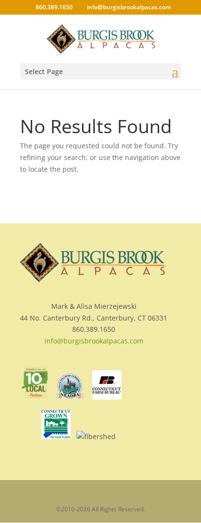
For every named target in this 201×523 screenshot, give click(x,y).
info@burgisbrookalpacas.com (93, 340)
